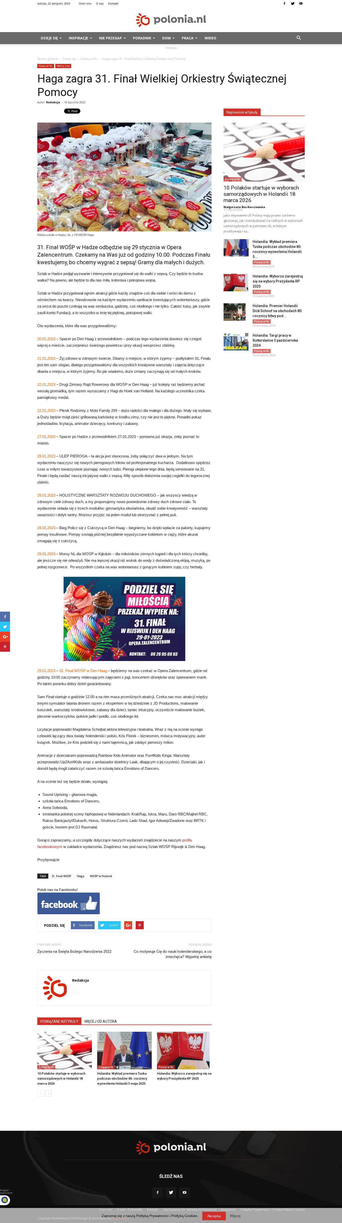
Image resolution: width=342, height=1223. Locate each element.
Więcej (235, 1216)
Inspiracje (78, 38)
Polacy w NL (89, 59)
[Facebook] (284, 3)
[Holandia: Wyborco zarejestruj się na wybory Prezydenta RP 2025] (184, 1050)
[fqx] (9, 1200)
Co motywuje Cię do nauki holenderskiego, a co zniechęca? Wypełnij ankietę (173, 954)
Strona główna (47, 59)
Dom (166, 38)
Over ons (85, 3)
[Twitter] (292, 3)
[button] (299, 38)
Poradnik (142, 38)
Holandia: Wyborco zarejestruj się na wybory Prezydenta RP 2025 (278, 281)
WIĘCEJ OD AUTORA (100, 1021)
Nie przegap (110, 38)
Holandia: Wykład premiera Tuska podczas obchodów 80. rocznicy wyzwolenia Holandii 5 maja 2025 (122, 1078)
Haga (80, 876)
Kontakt (113, 3)
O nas (99, 3)
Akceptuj (214, 1216)
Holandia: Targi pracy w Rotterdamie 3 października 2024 (275, 340)
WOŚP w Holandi (101, 876)
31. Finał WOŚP (61, 876)
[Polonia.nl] (171, 20)
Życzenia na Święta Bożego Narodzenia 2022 (74, 951)
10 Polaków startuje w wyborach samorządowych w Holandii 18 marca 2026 (61, 1078)
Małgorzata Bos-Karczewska (244, 207)
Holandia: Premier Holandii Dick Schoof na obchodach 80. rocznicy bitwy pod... (277, 311)
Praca (188, 38)
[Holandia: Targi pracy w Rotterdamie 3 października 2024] (236, 341)
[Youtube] (301, 3)
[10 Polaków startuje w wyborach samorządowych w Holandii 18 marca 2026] (64, 1050)
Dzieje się (49, 38)
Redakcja (53, 102)
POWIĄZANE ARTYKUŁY (59, 1021)
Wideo (210, 38)
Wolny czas (63, 66)
